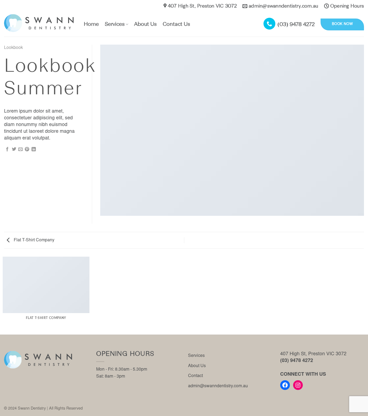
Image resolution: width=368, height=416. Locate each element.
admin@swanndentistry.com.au (218, 386)
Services (115, 24)
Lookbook (13, 48)
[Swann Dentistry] (40, 23)
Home (91, 24)
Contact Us (176, 24)
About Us (145, 24)
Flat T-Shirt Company (33, 240)
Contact (195, 376)
